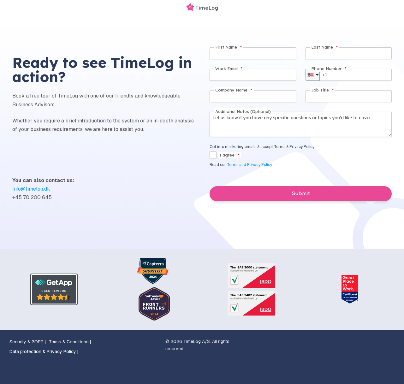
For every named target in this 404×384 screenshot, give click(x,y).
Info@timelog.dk (31, 189)
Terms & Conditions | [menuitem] (70, 342)
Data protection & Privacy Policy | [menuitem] (43, 351)
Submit (301, 193)
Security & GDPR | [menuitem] (27, 342)
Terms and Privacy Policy (249, 164)
